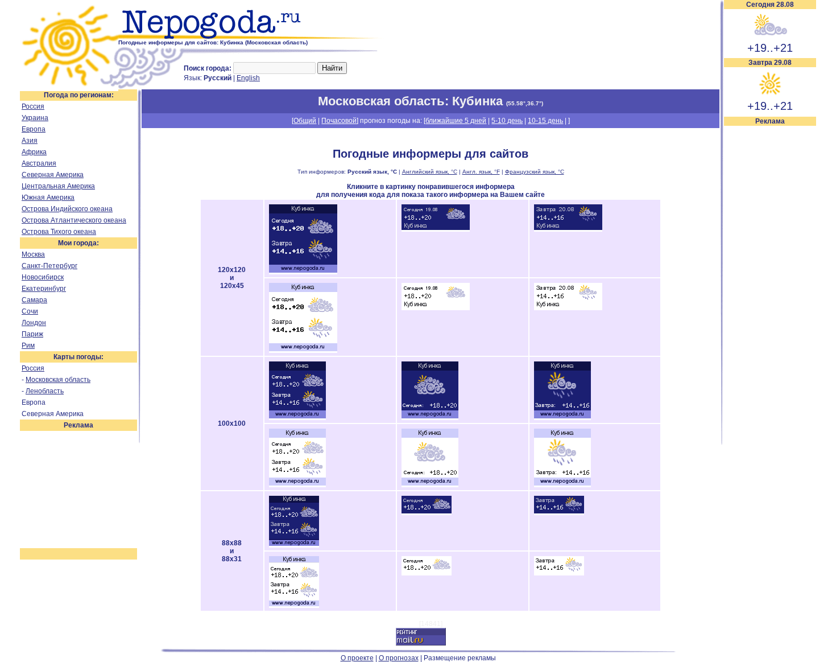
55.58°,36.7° (524, 103)
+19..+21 (770, 48)
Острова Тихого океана (59, 232)
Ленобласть (45, 391)
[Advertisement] (770, 297)
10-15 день (545, 121)
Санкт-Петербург (49, 266)
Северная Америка (53, 175)
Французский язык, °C (534, 171)
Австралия (39, 163)
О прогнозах (399, 658)
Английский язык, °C (429, 171)
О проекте (357, 658)
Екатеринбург (44, 289)
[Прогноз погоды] (251, 37)
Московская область (58, 380)
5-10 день (507, 121)
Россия (33, 106)
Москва (33, 254)
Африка (34, 152)
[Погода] (69, 87)
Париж (32, 334)
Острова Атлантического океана (74, 220)
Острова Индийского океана (67, 209)
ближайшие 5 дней (455, 121)
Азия (30, 141)
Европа (33, 129)
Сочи (30, 311)
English (248, 78)
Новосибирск (43, 277)
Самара (34, 300)
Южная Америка (48, 198)
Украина (35, 118)
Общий (304, 121)
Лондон (34, 323)
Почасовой (339, 121)
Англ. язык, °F (481, 171)
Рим (28, 345)
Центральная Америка (58, 186)
